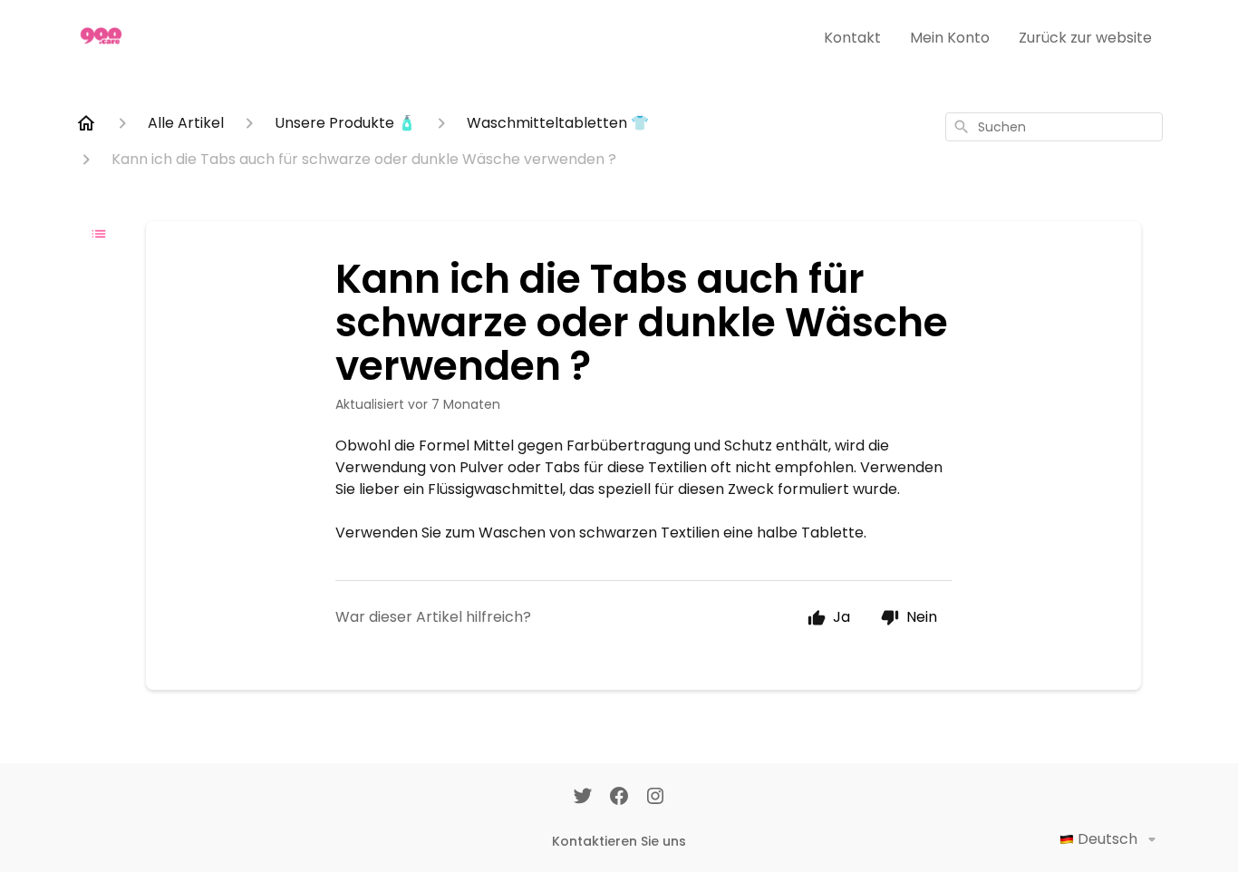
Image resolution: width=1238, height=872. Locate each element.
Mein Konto (950, 37)
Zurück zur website (1085, 37)
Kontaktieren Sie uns (619, 841)
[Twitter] (583, 797)
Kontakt (852, 37)
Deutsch (1107, 838)
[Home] (86, 123)
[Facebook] (619, 797)
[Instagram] (655, 797)
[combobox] (1054, 126)
